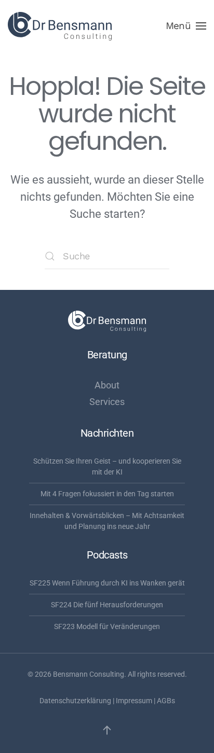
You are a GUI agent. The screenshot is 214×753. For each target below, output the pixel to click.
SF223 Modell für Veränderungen (107, 626)
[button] (186, 26)
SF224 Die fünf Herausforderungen (107, 605)
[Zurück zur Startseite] (60, 26)
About (107, 385)
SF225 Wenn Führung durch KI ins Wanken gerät (107, 583)
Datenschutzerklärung (75, 700)
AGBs (166, 700)
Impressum (134, 700)
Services (107, 401)
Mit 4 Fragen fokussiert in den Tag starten (107, 494)
